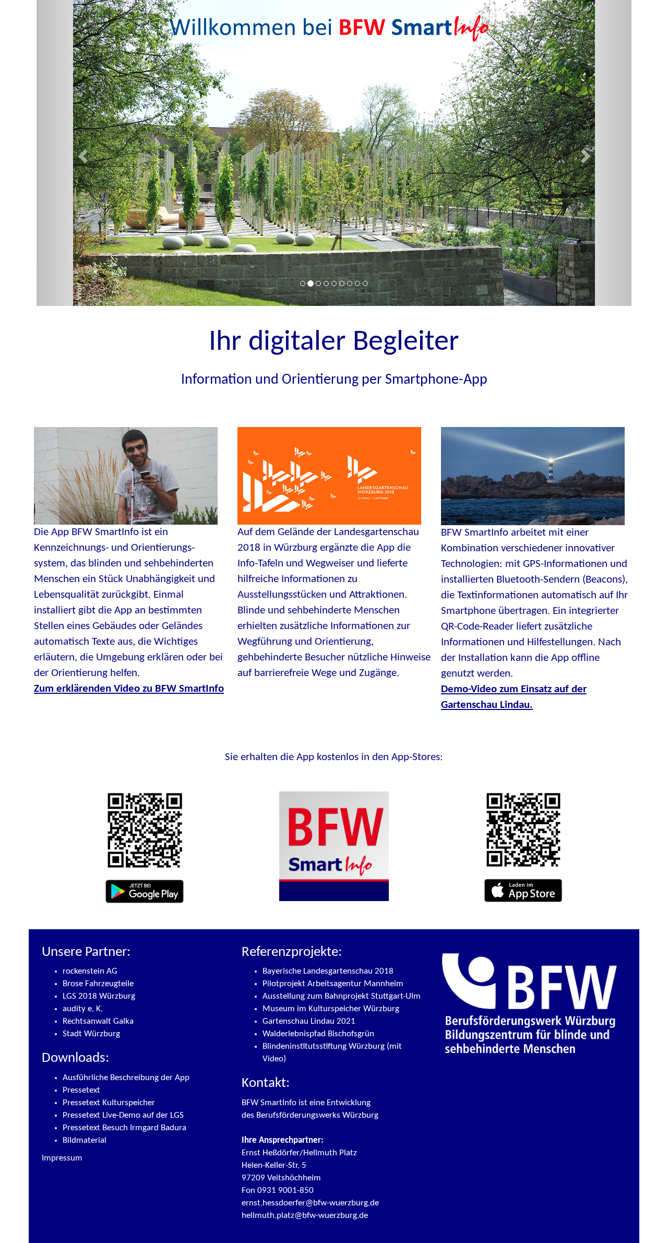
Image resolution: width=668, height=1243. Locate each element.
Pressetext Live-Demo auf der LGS (123, 1115)
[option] (334, 277)
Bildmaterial (84, 1140)
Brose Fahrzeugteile (98, 983)
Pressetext (81, 1090)
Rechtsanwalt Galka (98, 1021)
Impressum (62, 1158)
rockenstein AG (90, 971)
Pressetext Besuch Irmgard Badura (124, 1127)
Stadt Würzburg (91, 1033)
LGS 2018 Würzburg (99, 996)
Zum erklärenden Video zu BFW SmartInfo (129, 688)
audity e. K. (83, 1008)
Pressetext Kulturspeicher (109, 1102)
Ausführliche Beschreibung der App (126, 1077)
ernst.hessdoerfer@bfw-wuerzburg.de (310, 1203)
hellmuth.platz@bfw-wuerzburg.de (305, 1215)
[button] (81, 153)
